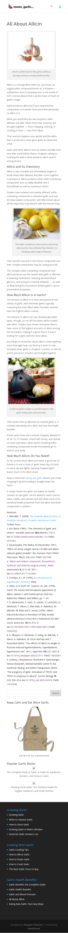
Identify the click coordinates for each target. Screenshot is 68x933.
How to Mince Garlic (19, 854)
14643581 (55, 655)
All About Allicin (17, 899)
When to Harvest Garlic (21, 819)
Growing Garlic (16, 814)
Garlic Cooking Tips (19, 849)
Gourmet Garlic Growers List (23, 834)
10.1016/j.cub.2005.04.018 (38, 680)
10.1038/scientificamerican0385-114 (28, 536)
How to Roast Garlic (19, 859)
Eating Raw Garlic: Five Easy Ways (26, 903)
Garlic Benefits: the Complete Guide (27, 884)
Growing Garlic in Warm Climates (26, 829)
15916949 (12, 684)
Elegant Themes (33, 924)
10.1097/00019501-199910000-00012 (29, 626)
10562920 (12, 630)
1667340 (46, 557)
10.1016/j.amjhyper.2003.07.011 (26, 655)
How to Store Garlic (19, 824)
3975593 (11, 540)
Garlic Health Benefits (20, 889)
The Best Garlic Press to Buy (23, 869)
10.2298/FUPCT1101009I (23, 573)
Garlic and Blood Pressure (22, 894)
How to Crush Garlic (19, 864)
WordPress (34, 928)
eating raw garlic (33, 477)
